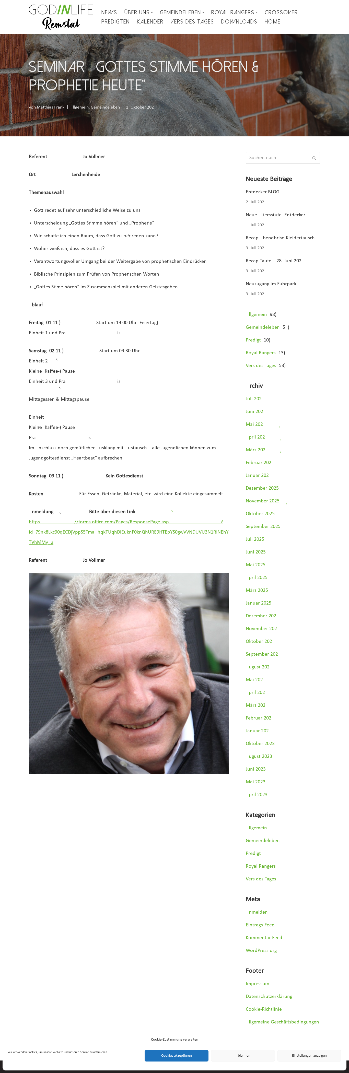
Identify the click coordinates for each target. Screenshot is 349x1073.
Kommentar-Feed (264, 937)
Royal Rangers (261, 353)
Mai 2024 (255, 679)
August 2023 (259, 756)
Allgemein (80, 107)
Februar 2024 (260, 718)
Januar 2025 (258, 603)
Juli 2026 (254, 399)
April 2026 (255, 437)
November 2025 (263, 501)
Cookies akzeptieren (176, 1056)
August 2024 (259, 667)
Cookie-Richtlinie (264, 1009)
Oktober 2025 (260, 513)
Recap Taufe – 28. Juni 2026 (273, 261)
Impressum (257, 983)
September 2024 (263, 654)
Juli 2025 (255, 539)
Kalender (150, 22)
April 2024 (256, 692)
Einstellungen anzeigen (309, 1056)
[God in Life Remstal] (61, 17)
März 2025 (257, 590)
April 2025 (256, 577)
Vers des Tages (192, 22)
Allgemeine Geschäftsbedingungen (282, 1022)
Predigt (253, 340)
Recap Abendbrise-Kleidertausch (280, 238)
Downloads (239, 22)
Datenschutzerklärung (269, 996)
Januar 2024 (258, 731)
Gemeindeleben (105, 107)
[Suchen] (314, 158)
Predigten (115, 22)
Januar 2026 (257, 475)
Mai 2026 (254, 424)
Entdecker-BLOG (263, 192)
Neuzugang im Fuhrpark (271, 284)
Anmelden (257, 912)
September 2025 (263, 526)
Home (273, 22)
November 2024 (263, 628)
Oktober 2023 (260, 743)
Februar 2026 (258, 462)
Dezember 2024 (262, 616)
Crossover (281, 12)
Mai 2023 (255, 782)
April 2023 (256, 794)
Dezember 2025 (262, 488)
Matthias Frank (50, 107)
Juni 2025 (256, 552)
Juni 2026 (254, 411)
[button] (152, 12)
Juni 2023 (256, 769)
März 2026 (255, 450)
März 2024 (257, 705)
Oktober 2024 (260, 641)
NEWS (109, 12)
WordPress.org (261, 950)
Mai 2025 (255, 565)
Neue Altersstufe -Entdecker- (276, 215)
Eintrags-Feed (260, 925)
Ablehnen (243, 1056)
